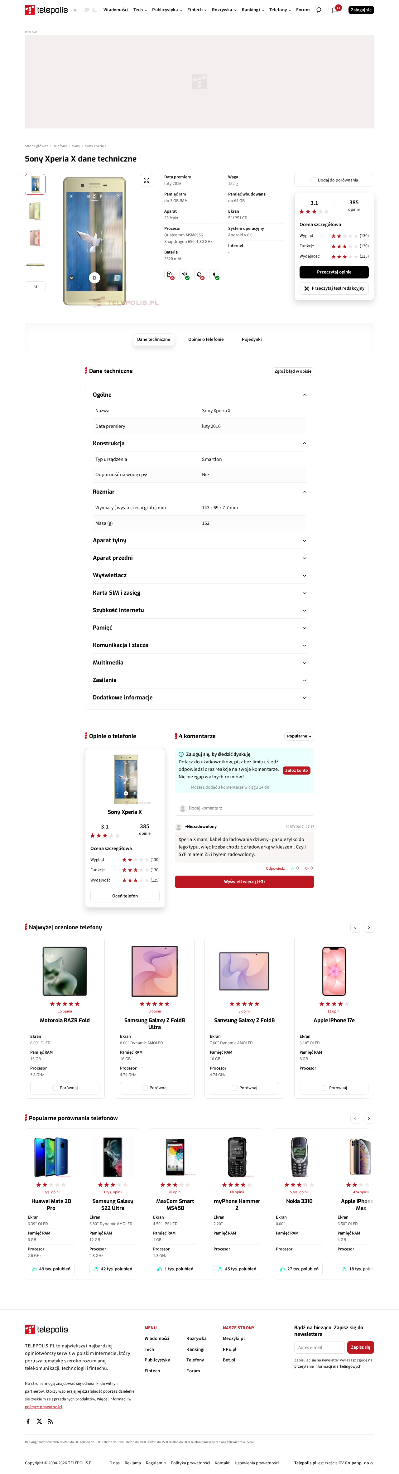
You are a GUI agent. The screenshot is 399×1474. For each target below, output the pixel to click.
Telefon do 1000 (90, 1442)
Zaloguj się (361, 10)
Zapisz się (360, 1347)
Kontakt (222, 1463)
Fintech (152, 1371)
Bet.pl (229, 1360)
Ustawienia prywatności (257, 1463)
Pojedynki (252, 339)
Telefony (60, 146)
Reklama (133, 1463)
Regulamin (156, 1463)
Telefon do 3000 (179, 1442)
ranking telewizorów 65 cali (235, 1442)
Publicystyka (158, 1360)
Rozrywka (196, 1338)
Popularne (297, 736)
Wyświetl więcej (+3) (244, 881)
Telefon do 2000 (135, 1442)
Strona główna (36, 146)
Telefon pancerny (202, 1442)
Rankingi (195, 1349)
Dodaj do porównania (338, 180)
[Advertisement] (199, 82)
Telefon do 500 (69, 1442)
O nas (114, 1463)
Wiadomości (157, 1338)
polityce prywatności (43, 1407)
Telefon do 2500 (157, 1442)
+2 (35, 286)
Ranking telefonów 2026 (42, 1442)
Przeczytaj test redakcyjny (338, 288)
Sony (76, 146)
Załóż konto (296, 770)
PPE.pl (229, 1349)
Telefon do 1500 (112, 1442)
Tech (149, 1349)
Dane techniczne (153, 339)
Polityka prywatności (190, 1463)
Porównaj (69, 1088)
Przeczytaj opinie (334, 272)
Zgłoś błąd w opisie (293, 371)
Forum (193, 1371)
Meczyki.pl (234, 1338)
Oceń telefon (125, 896)
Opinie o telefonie (206, 339)
